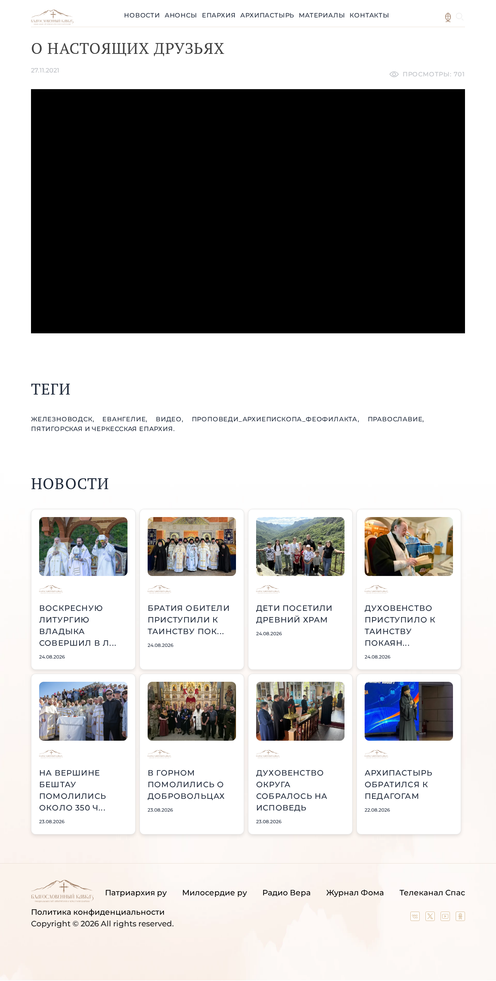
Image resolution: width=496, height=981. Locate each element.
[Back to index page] (52, 22)
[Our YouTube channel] (446, 918)
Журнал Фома (355, 892)
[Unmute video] (248, 211)
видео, (171, 419)
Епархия (219, 15)
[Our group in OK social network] (460, 918)
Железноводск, (63, 419)
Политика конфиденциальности (98, 912)
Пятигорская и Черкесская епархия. (103, 429)
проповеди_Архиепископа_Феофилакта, (277, 419)
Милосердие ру (214, 892)
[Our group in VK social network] (416, 918)
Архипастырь (267, 15)
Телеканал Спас (432, 892)
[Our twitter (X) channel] (431, 918)
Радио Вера (286, 892)
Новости (142, 15)
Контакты (369, 15)
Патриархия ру (136, 892)
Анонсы (181, 15)
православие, (396, 419)
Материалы (322, 15)
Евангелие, (126, 419)
